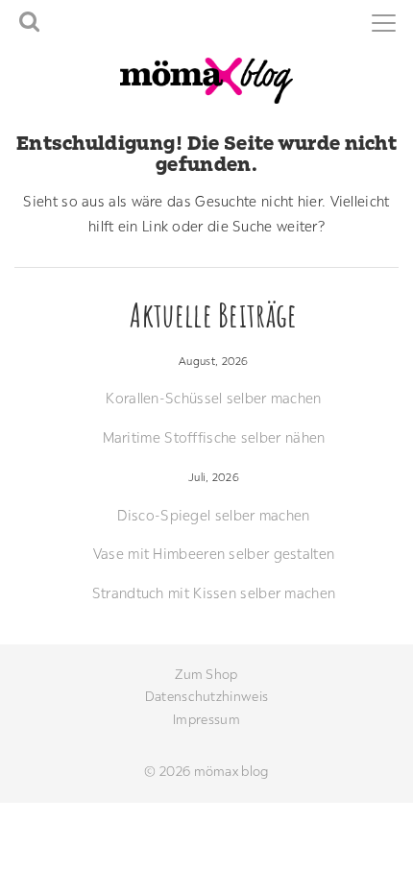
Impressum (206, 719)
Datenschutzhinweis (206, 696)
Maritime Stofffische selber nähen (214, 437)
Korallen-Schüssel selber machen (213, 398)
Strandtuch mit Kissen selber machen (214, 593)
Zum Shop (206, 674)
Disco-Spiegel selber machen (213, 515)
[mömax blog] (206, 79)
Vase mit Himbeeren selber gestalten (214, 553)
